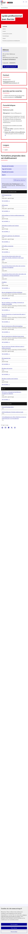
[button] (14, 166)
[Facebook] (15, 427)
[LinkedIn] (8, 427)
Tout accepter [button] (14, 924)
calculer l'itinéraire (10, 66)
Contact (4, 31)
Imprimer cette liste (20, 180)
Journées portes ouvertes (7, 33)
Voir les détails (5, 200)
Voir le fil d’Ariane (4, 7)
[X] (11, 427)
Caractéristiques (6, 35)
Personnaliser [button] (14, 931)
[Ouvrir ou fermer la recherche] (24, 2)
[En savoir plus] (10, 130)
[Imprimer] (2, 427)
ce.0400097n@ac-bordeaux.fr (10, 83)
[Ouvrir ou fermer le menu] (26, 2)
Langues (4, 38)
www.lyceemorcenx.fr (8, 81)
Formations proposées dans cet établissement (11, 40)
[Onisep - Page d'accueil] (10, 2)
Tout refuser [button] (14, 928)
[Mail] (5, 427)
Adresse (4, 28)
